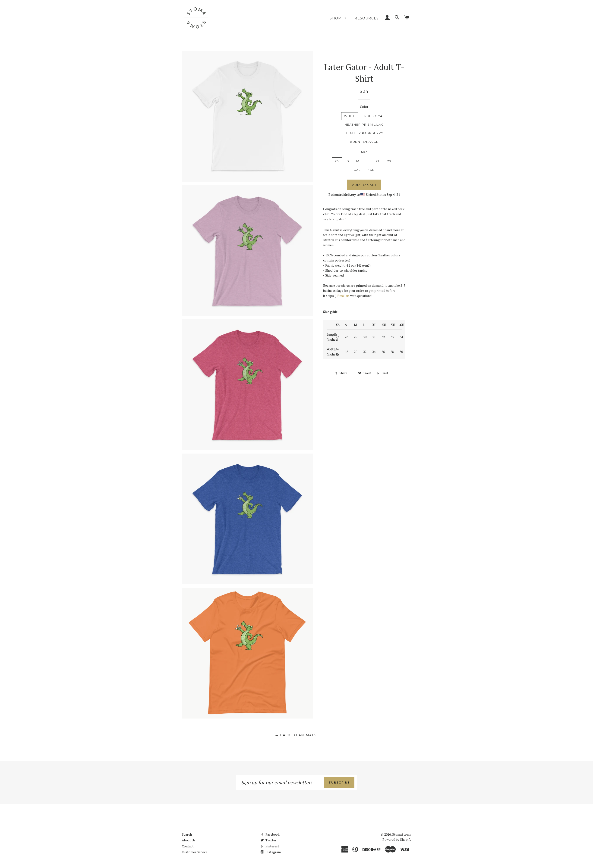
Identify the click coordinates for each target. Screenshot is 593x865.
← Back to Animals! (296, 735)
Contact (188, 846)
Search (187, 834)
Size (364, 151)
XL (378, 161)
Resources (366, 18)
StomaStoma (401, 834)
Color (364, 106)
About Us (189, 840)
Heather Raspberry (364, 133)
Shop (336, 18)
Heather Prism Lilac (364, 124)
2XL (390, 161)
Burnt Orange (364, 141)
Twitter (270, 840)
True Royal (373, 116)
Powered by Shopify (396, 839)
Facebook (272, 834)
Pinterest (272, 846)
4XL (371, 169)
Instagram (273, 852)
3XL (357, 169)
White (349, 116)
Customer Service (194, 852)
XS (337, 161)
